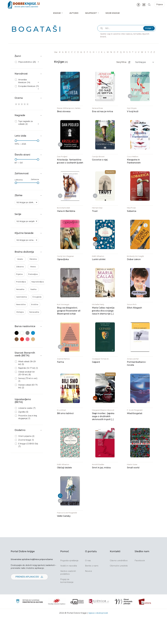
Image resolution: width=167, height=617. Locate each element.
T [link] (132, 52)
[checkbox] (27, 62)
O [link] (114, 52)
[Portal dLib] (77, 601)
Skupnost (91, 13)
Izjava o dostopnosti (98, 613)
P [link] (117, 52)
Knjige (57, 13)
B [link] (66, 52)
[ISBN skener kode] (144, 4)
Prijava (159, 4)
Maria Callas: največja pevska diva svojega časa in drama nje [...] (103, 310)
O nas (88, 560)
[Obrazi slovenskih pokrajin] (124, 601)
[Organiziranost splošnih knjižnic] (56, 601)
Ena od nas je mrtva (102, 111)
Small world (133, 467)
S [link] (127, 52)
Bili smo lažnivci (65, 413)
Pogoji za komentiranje (66, 580)
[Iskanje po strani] (149, 4)
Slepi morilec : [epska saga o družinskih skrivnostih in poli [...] (103, 416)
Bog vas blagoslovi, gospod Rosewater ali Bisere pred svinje (68, 310)
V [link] (138, 52)
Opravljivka (63, 259)
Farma (60, 362)
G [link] (90, 52)
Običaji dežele (64, 467)
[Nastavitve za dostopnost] (138, 5)
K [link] (101, 52)
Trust (95, 211)
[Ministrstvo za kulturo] (29, 601)
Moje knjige (113, 13)
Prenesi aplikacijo (27, 577)
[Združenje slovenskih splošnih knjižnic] (99, 601)
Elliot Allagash (134, 307)
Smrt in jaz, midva (101, 467)
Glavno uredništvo (119, 560)
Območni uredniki (119, 565)
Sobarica (131, 211)
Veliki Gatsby (64, 516)
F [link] (87, 52)
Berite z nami (91, 565)
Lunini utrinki (98, 259)
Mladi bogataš (134, 413)
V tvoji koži (132, 111)
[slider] (16, 141)
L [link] (104, 52)
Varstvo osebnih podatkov (68, 572)
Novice (88, 571)
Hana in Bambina (66, 211)
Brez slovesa (63, 111)
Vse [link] (55, 52)
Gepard (96, 362)
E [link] (84, 52)
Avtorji (73, 13)
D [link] (78, 52)
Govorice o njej (100, 159)
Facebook (140, 560)
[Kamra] (145, 601)
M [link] (108, 52)
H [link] (93, 52)
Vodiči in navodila (68, 565)
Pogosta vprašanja (69, 560)
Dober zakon (134, 259)
